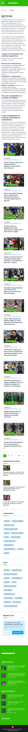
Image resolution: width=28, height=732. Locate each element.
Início (4, 10)
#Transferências (17, 578)
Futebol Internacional (11, 529)
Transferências (8, 545)
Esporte (6, 533)
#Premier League (17, 570)
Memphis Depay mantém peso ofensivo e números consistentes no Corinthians (13, 290)
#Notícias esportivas (10, 574)
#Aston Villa (17, 602)
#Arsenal (6, 578)
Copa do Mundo (15, 537)
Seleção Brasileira (9, 549)
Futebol (6, 537)
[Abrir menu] (2, 3)
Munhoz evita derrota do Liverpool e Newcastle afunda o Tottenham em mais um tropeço (13, 259)
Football (20, 549)
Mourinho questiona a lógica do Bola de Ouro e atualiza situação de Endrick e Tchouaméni (13, 383)
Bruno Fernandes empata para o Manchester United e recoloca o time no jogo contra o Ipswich (13, 197)
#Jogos (14, 582)
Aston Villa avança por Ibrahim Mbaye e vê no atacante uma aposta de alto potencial (13, 321)
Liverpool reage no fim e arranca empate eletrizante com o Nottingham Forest (13, 488)
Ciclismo (6, 553)
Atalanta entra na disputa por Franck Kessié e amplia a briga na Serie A (13, 445)
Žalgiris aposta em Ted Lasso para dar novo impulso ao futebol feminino (12, 414)
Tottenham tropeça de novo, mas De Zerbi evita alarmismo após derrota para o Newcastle (13, 352)
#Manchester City (9, 594)
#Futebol (7, 570)
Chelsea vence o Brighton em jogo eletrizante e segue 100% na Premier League (13, 228)
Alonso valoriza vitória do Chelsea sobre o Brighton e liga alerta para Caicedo (13, 165)
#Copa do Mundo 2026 (10, 606)
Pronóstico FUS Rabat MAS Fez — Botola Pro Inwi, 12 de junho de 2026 (17, 709)
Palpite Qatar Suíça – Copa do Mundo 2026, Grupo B (16, 702)
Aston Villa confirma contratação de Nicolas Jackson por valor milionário (13, 503)
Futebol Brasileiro (9, 541)
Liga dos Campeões (10, 153)
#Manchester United (10, 586)
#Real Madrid (8, 590)
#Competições (8, 598)
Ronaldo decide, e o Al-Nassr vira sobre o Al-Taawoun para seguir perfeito (13, 473)
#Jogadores (18, 598)
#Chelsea (6, 582)
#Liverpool (7, 602)
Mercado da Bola (10, 310)
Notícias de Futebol (11, 184)
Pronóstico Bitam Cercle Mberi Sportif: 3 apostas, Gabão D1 (16, 695)
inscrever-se (18, 632)
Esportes (7, 521)
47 (19, 455)
